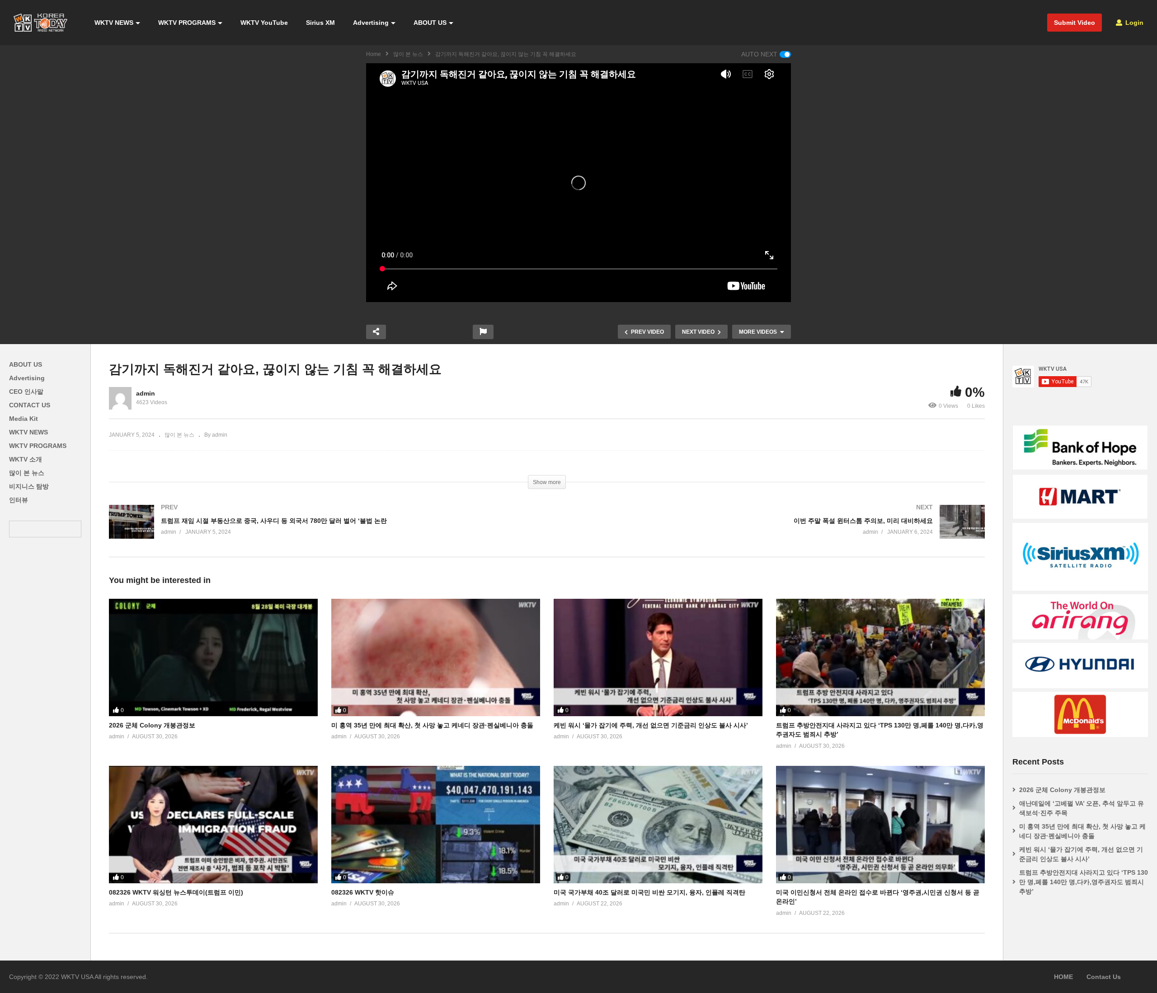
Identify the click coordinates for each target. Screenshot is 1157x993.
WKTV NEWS (113, 22)
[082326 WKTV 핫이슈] (435, 824)
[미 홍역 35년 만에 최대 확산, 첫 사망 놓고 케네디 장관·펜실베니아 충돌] (435, 657)
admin (145, 393)
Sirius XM (320, 22)
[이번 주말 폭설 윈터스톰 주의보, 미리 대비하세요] (770, 531)
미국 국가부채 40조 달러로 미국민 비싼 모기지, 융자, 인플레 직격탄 (649, 892)
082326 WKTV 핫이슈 (362, 892)
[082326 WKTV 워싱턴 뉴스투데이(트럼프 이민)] (213, 824)
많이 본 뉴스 (408, 54)
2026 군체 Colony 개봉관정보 (152, 725)
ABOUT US (430, 22)
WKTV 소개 (25, 459)
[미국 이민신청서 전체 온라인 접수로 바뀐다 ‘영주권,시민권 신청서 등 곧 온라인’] (880, 824)
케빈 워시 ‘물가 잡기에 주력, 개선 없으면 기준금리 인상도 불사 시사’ (651, 725)
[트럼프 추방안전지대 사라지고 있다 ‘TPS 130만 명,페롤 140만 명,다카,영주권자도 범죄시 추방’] (880, 657)
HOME (1063, 976)
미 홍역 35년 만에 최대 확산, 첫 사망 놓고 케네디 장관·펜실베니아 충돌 (432, 725)
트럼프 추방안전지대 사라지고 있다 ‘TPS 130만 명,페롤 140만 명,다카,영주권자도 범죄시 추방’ (1083, 882)
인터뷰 (18, 499)
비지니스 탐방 (29, 486)
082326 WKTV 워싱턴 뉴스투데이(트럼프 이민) (176, 892)
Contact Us (1103, 976)
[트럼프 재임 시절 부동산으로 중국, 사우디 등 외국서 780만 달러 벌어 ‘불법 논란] (323, 531)
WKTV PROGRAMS (187, 22)
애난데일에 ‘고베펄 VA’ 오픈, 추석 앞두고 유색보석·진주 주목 (1081, 808)
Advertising (371, 22)
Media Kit (23, 418)
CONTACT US (29, 405)
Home (373, 54)
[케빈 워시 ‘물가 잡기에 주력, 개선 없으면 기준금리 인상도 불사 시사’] (658, 657)
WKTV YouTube (264, 22)
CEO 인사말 (26, 391)
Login (1133, 22)
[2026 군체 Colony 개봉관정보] (213, 657)
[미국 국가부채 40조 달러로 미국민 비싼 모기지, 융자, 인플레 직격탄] (658, 824)
